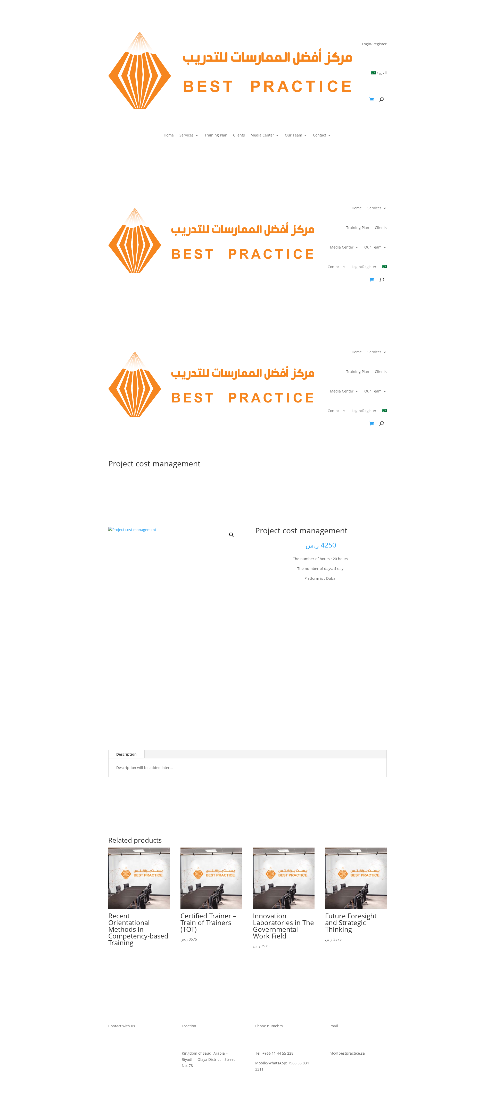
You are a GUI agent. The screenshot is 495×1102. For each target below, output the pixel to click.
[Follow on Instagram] (336, 607)
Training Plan (215, 135)
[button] (231, 535)
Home (169, 135)
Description (126, 754)
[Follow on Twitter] (316, 607)
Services (186, 135)
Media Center (262, 135)
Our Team (293, 135)
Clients (239, 135)
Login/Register (374, 43)
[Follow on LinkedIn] (326, 607)
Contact (319, 135)
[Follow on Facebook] (305, 607)
